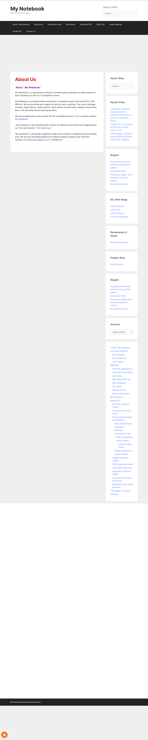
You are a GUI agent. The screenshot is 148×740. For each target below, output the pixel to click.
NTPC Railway (117, 213)
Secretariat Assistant (122, 468)
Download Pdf (85, 24)
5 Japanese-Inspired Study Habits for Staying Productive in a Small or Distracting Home (121, 115)
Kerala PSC (17, 31)
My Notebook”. (22, 119)
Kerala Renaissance (119, 242)
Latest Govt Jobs (54, 24)
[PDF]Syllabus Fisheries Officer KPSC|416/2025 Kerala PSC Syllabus (121, 137)
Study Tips (100, 24)
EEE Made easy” (44, 128)
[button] (15, 146)
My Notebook (27, 8)
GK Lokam (117, 386)
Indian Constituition (123, 451)
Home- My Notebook (21, 24)
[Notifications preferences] (4, 735)
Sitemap (114, 494)
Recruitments (116, 397)
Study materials (115, 24)
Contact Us (30, 31)
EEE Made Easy (119, 358)
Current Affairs (121, 454)
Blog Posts (38, 24)
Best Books (70, 24)
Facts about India (122, 433)
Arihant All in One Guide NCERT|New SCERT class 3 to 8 (121, 127)
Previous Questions (119, 217)
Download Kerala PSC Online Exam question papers (120, 165)
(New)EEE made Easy (122, 372)
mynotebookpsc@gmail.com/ (36, 140)
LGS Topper (117, 362)
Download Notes (118, 171)
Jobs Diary (115, 210)
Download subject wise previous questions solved (121, 178)
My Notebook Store (119, 184)
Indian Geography (124, 437)
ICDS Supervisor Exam (122, 464)
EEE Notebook (117, 206)
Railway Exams (119, 390)
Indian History (116, 264)
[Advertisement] (74, 52)
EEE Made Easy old (121, 379)
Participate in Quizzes (120, 491)
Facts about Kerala (123, 423)
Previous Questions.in (122, 369)
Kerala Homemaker (121, 393)
